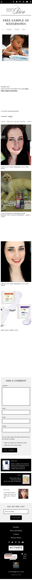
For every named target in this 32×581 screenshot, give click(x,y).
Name (4, 408)
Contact (16, 534)
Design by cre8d (16, 574)
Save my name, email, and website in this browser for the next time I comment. (16, 438)
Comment (5, 385)
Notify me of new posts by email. (12, 445)
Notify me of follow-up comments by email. (15, 442)
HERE (26, 88)
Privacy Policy (16, 538)
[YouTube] (27, 1)
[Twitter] (16, 1)
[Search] (30, 1)
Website (4, 426)
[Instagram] (23, 1)
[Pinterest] (20, 1)
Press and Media (16, 531)
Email (4, 417)
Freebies (10, 116)
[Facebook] (13, 1)
